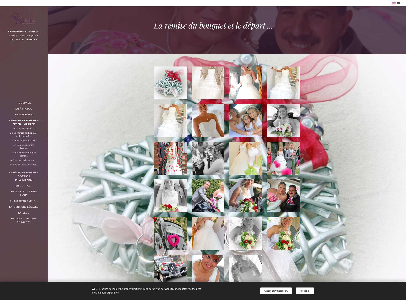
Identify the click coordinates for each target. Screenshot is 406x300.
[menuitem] (24, 103)
